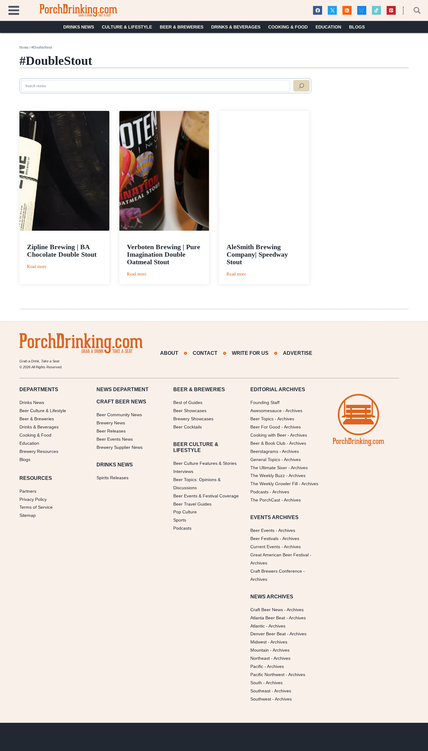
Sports (179, 520)
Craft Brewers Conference (276, 571)
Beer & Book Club (267, 443)
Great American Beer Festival (279, 554)
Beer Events (262, 530)
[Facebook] (317, 10)
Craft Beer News (266, 609)
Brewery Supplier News (120, 447)
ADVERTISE (297, 353)
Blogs (357, 26)
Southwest (260, 698)
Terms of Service (36, 507)
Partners (27, 491)
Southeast (260, 690)
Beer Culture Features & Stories (205, 463)
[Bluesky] (361, 10)
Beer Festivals (264, 538)
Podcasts (182, 528)
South (256, 682)
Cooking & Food (288, 26)
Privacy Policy (33, 499)
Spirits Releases (112, 477)
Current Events (265, 546)
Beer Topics (262, 418)
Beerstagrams (264, 451)
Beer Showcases (189, 410)
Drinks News (78, 26)
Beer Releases (111, 430)
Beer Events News (115, 439)
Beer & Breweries (181, 26)
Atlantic (257, 625)
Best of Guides (187, 402)
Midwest (258, 641)
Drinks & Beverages (235, 26)
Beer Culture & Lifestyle (42, 410)
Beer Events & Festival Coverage (206, 495)
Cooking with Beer (268, 435)
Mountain (259, 650)
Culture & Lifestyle (127, 26)
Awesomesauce (266, 410)
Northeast (260, 658)
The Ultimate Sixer (268, 467)
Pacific (256, 666)
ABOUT (169, 353)
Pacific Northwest (267, 674)
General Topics (265, 459)
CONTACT (205, 353)
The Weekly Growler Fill (274, 483)
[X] (332, 10)
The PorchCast (265, 499)
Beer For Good (265, 426)
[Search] (301, 86)
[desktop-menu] (14, 10)
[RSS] (347, 10)
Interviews (183, 471)
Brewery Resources (38, 451)
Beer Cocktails (187, 426)
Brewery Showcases (193, 418)
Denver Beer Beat (268, 633)
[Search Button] (413, 10)
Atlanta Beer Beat (267, 617)
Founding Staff (264, 402)
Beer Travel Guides (192, 504)
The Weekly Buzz (267, 475)
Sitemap (27, 515)
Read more (36, 266)
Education (328, 26)
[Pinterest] (391, 10)
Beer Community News (119, 414)
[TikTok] (376, 10)
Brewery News (111, 422)
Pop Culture (185, 511)
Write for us (250, 353)
